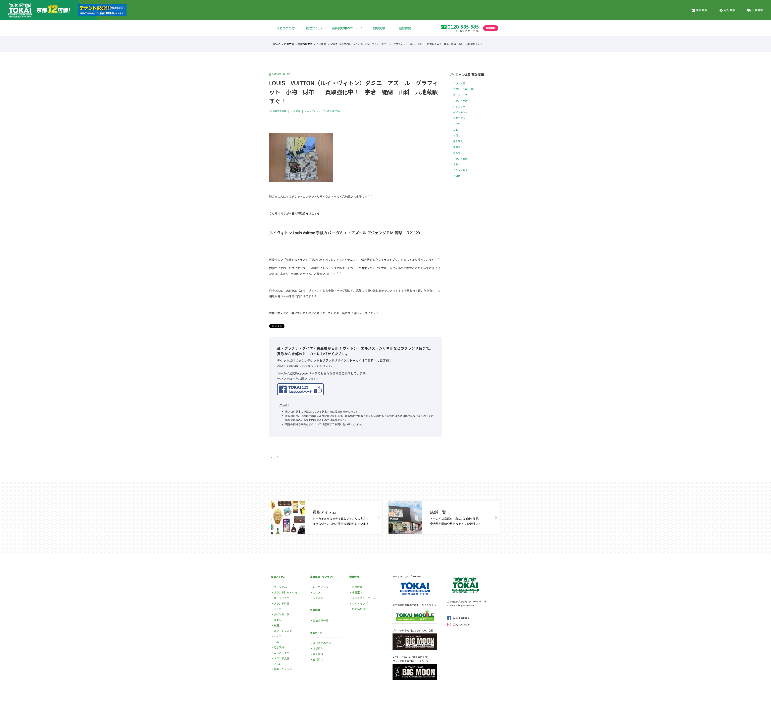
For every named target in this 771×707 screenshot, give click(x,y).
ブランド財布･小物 (463, 89)
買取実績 (379, 28)
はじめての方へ (287, 28)
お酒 (455, 129)
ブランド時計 (460, 100)
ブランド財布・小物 (285, 592)
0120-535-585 (463, 27)
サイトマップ (360, 603)
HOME (276, 44)
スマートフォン (283, 631)
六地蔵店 (321, 44)
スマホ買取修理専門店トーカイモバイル (414, 605)
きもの (456, 164)
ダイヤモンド (460, 112)
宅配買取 (729, 10)
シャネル (318, 598)
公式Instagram (461, 624)
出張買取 (757, 10)
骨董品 (456, 146)
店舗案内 (405, 28)
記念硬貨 (458, 141)
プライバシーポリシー (365, 598)
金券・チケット (283, 669)
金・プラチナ (460, 94)
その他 (456, 175)
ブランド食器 (460, 158)
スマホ (456, 123)
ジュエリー (459, 106)
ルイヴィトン (320, 587)
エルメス (318, 592)
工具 (455, 135)
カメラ (456, 152)
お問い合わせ (360, 609)
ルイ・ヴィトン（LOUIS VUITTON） (323, 111)
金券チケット (460, 118)
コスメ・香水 (460, 170)
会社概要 (357, 587)
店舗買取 (701, 10)
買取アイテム (315, 28)
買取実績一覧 (320, 620)
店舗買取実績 (305, 44)
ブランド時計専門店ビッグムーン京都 (413, 630)
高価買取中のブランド (347, 28)
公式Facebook (461, 617)
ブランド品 (459, 83)
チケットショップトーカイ (407, 576)
